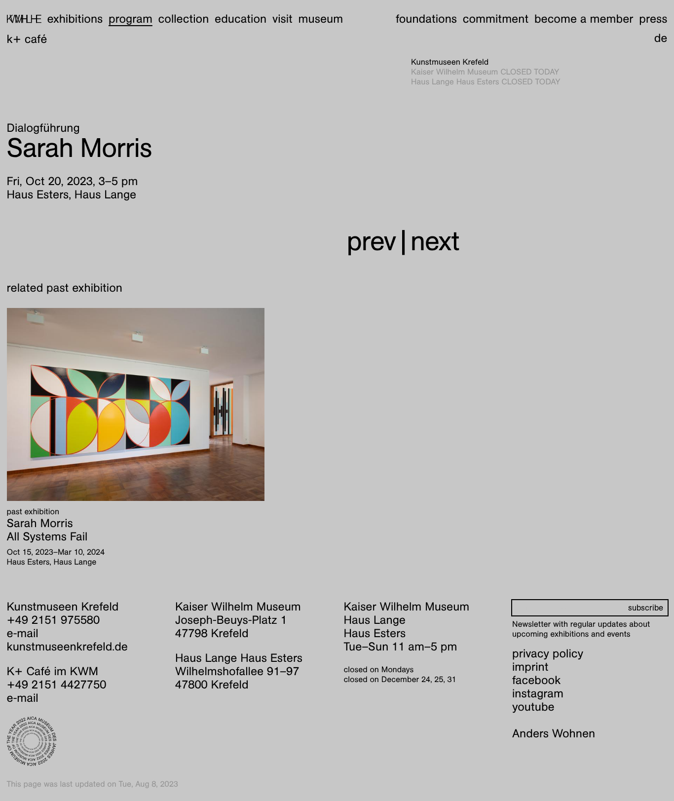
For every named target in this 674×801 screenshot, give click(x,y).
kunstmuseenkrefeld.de (67, 646)
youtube (533, 706)
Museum (321, 18)
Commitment (495, 18)
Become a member (584, 18)
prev (371, 241)
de (661, 38)
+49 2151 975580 (53, 619)
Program (130, 18)
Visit (282, 18)
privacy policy (547, 653)
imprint (530, 666)
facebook (536, 680)
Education (240, 18)
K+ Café (27, 39)
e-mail (22, 633)
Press (653, 18)
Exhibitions (75, 18)
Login (658, 784)
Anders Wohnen (553, 733)
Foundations (426, 18)
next (435, 241)
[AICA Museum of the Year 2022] (84, 741)
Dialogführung (43, 127)
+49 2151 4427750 (57, 684)
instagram (537, 693)
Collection (183, 18)
